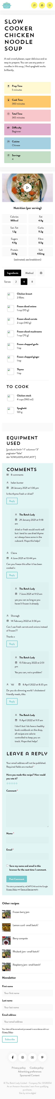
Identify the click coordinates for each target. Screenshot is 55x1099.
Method (29, 273)
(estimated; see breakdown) (27, 259)
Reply (12, 501)
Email (10, 849)
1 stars (7, 783)
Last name (7, 1000)
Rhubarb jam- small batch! (26, 951)
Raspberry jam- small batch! (27, 964)
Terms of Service (27, 889)
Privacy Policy (11, 889)
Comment (12, 791)
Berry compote (20, 938)
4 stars (14, 783)
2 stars (10, 783)
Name (10, 833)
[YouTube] (32, 1057)
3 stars (12, 783)
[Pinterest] (42, 1057)
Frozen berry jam (21, 912)
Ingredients (12, 273)
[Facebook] (12, 1057)
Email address (9, 1015)
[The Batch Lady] (6, 5)
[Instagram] (22, 1057)
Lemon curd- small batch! (25, 925)
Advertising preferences (29, 1071)
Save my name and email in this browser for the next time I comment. (27, 868)
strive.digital (31, 1093)
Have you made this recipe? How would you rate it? (25, 776)
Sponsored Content (29, 1075)
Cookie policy (36, 1068)
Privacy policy (19, 1068)
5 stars (16, 783)
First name (7, 986)
